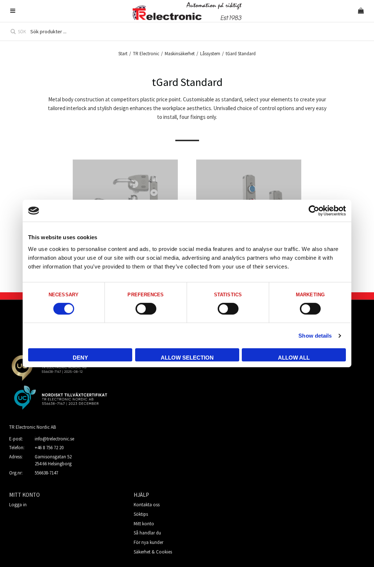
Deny (80, 357)
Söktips (141, 514)
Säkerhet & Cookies (153, 552)
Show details (315, 336)
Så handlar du (147, 533)
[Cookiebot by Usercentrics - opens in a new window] (314, 210)
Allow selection (187, 357)
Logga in (18, 505)
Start (122, 53)
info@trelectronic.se (54, 439)
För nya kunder (148, 542)
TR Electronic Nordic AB (32, 427)
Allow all (294, 357)
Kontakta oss (147, 505)
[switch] (146, 309)
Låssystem (210, 53)
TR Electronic (146, 53)
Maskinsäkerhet (180, 53)
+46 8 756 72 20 (49, 447)
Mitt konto (144, 524)
